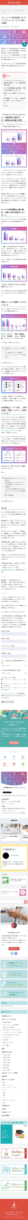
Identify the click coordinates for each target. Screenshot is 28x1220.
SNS (4, 1102)
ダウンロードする (8, 702)
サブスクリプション (8, 810)
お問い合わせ (17, 612)
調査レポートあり (6, 801)
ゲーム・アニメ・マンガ (9, 1087)
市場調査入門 (6, 1105)
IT (3, 1097)
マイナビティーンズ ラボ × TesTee (12, 1032)
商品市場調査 (6, 1115)
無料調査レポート (7, 1016)
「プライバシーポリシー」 (9, 693)
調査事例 (4, 1076)
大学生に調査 (6, 1060)
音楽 (4, 1092)
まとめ (6, 105)
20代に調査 (16, 801)
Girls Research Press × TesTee (11, 1029)
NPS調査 (5, 1040)
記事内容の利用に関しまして (14, 1214)
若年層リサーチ (6, 1112)
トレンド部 (5, 1045)
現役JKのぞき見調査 (8, 1027)
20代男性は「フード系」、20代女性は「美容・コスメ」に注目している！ (14, 100)
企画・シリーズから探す (9, 1019)
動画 (3, 1048)
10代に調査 (6, 1065)
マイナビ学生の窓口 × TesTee (11, 1035)
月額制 (4, 808)
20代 (23, 808)
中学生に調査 (6, 1055)
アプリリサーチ (7, 1037)
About (6, 1212)
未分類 (4, 1109)
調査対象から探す (7, 1052)
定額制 (23, 813)
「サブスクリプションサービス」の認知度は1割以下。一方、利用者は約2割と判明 (14, 83)
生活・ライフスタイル (7, 803)
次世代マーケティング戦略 (10, 1073)
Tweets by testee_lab (7, 1006)
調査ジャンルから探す (8, 1079)
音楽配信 (10, 808)
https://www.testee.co (7, 569)
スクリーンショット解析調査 (11, 1024)
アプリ (4, 1090)
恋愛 (4, 1095)
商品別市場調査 (7, 1022)
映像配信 (17, 808)
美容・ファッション (8, 1085)
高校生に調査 (6, 1057)
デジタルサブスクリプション (10, 813)
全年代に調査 (6, 1070)
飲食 (4, 1082)
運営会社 (11, 1212)
